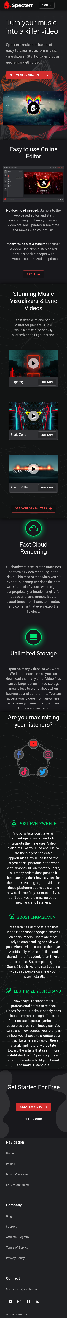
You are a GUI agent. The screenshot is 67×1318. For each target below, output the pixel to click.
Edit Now (47, 382)
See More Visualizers (31, 508)
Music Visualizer (17, 1174)
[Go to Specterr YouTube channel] (10, 1301)
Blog (9, 1216)
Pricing (10, 1164)
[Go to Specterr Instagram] (19, 1301)
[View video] (33, 363)
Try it (31, 274)
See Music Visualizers (26, 75)
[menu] (59, 5)
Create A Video (31, 1106)
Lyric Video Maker (18, 1185)
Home (10, 1153)
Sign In (47, 5)
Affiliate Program (17, 1237)
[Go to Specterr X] (37, 1301)
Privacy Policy (15, 1258)
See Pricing (33, 1119)
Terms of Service (17, 1247)
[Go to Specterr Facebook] (28, 1301)
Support (11, 1226)
